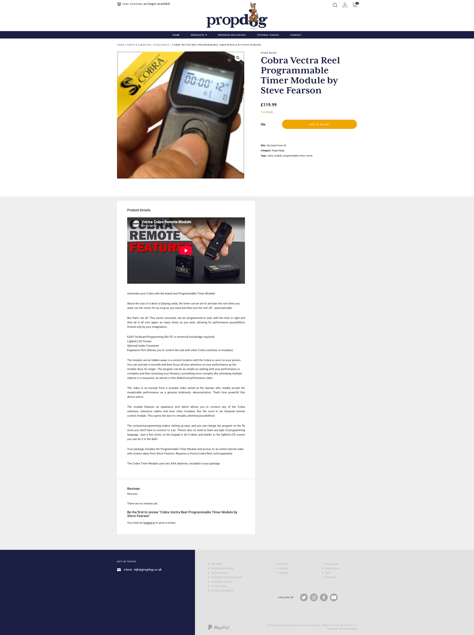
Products (197, 35)
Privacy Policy (219, 586)
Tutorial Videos (268, 35)
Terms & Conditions (222, 590)
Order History (332, 568)
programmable (290, 155)
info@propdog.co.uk (148, 569)
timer (302, 155)
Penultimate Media (348, 628)
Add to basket (319, 124)
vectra (309, 155)
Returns (283, 568)
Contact (296, 35)
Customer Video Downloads (227, 577)
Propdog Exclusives (232, 35)
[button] (238, 57)
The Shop (216, 564)
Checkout (330, 577)
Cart (327, 572)
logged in (149, 522)
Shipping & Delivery (222, 581)
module (278, 155)
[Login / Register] (345, 4)
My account (331, 564)
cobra (270, 155)
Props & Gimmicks (139, 44)
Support (283, 572)
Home (176, 35)
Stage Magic (161, 44)
